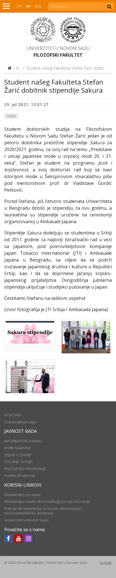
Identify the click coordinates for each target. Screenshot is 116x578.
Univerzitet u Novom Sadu (58, 48)
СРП (19, 6)
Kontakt (106, 562)
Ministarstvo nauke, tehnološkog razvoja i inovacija (47, 501)
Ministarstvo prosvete (22, 494)
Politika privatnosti (19, 475)
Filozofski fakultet (58, 55)
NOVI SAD (12, 414)
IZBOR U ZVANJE (18, 454)
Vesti (20, 68)
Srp (28, 6)
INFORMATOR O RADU (23, 441)
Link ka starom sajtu (20, 421)
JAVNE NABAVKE (17, 447)
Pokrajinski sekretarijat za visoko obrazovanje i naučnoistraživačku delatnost (43, 510)
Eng (38, 6)
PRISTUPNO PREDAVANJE (25, 468)
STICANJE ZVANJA (18, 461)
